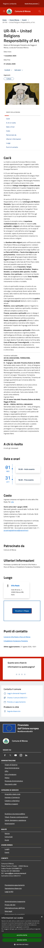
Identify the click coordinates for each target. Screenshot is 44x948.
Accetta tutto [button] (22, 935)
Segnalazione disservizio (13, 888)
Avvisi (7, 840)
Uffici (6, 771)
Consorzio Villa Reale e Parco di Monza (17, 637)
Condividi (7, 70)
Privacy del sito (10, 904)
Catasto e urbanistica (12, 800)
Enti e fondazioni (10, 774)
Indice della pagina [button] (13, 112)
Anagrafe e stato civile (12, 794)
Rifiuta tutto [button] (22, 940)
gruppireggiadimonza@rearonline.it (16, 530)
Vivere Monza (15, 20)
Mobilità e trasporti (11, 804)
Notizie (7, 833)
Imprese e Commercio (12, 797)
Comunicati (9, 837)
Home (4, 20)
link (3, 931)
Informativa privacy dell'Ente (15, 908)
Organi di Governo (11, 764)
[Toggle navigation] (4, 11)
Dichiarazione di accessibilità (15, 914)
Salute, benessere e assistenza (15, 820)
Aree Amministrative (12, 768)
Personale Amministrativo (14, 781)
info (12, 502)
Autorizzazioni (10, 823)
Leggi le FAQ (9, 891)
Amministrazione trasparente (15, 901)
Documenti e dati (11, 784)
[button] (22, 944)
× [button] (41, 917)
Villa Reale (15, 585)
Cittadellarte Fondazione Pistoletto (16, 641)
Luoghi (7, 849)
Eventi (24, 20)
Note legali (8, 911)
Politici (7, 777)
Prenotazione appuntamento (15, 885)
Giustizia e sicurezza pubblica (15, 814)
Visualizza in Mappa (22, 611)
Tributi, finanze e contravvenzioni (16, 817)
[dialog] (22, 931)
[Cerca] (39, 11)
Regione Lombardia (9, 3)
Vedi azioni (17, 70)
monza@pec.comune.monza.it (15, 873)
